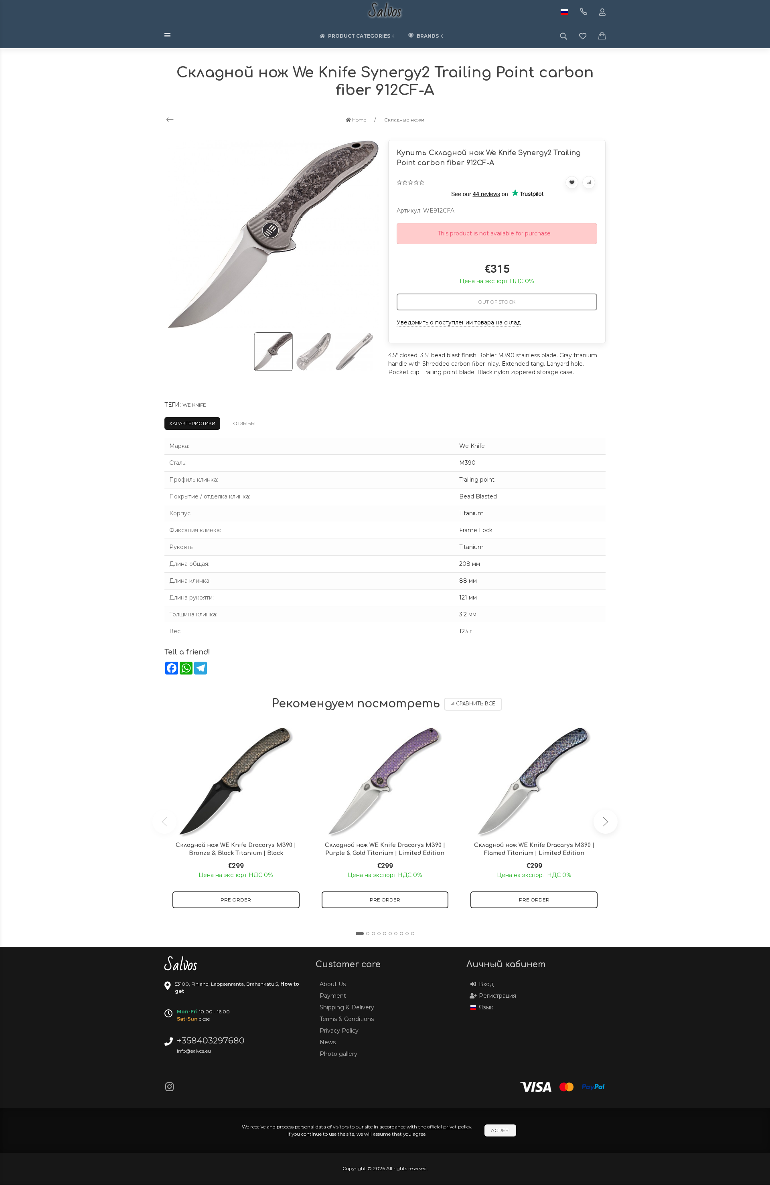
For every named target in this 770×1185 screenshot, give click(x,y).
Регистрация (497, 995)
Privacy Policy (339, 1030)
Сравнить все (475, 704)
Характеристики (192, 423)
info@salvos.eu (194, 1051)
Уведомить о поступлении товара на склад (459, 322)
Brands (428, 36)
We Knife (194, 405)
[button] (360, 933)
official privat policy (449, 1127)
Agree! (500, 1130)
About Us (333, 984)
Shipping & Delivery (347, 1007)
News (328, 1042)
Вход (486, 984)
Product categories (359, 36)
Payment (333, 995)
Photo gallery (338, 1053)
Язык (486, 1007)
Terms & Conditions (347, 1019)
